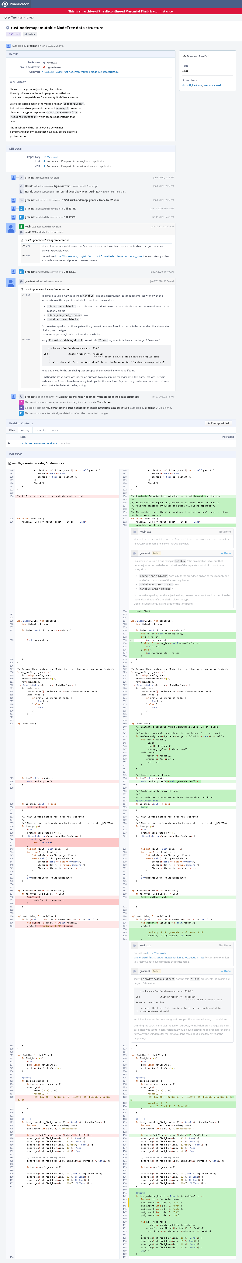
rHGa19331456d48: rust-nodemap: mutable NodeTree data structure (80, 71)
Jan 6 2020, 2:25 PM (163, 177)
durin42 (186, 85)
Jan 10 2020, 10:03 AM (162, 208)
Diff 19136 (69, 208)
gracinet (32, 45)
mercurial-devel (212, 85)
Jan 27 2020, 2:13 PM (163, 396)
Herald (29, 186)
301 (28, 255)
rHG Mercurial (49, 157)
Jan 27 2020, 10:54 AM (162, 281)
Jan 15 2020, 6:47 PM (163, 217)
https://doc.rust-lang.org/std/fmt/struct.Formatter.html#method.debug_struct (99, 256)
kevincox (197, 85)
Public (32, 34)
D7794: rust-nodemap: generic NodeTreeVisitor (90, 200)
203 (28, 246)
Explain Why (165, 407)
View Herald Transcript (85, 186)
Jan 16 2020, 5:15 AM (163, 226)
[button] (218, 423)
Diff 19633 (69, 272)
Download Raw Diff (197, 56)
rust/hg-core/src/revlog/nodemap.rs (40, 443)
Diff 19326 (69, 217)
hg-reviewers (54, 67)
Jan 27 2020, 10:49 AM (162, 271)
